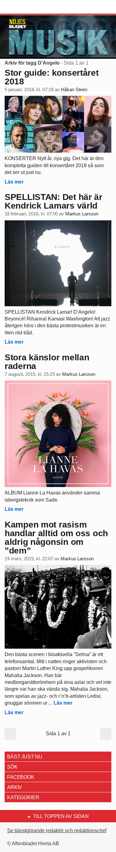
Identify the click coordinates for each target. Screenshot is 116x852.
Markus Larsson (81, 213)
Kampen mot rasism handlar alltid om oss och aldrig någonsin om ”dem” (56, 537)
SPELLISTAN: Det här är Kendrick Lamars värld (53, 201)
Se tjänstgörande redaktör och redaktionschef (56, 830)
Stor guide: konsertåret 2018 (52, 77)
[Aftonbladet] (28, 7)
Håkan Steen (74, 89)
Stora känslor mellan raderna (47, 362)
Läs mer (14, 181)
